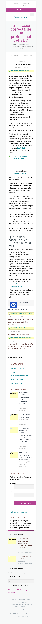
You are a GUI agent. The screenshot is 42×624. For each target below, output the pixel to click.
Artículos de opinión (24, 44)
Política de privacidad (21, 600)
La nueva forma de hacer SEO (18, 334)
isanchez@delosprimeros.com (21, 3)
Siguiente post (28, 55)
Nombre (13, 483)
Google (13, 372)
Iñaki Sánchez (23, 303)
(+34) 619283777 (21, 5)
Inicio (14, 44)
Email (12, 492)
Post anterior (14, 55)
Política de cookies (21, 602)
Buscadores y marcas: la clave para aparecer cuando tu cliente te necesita (20, 322)
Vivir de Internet (16, 383)
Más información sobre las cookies (22, 606)
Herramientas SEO (17, 379)
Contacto (21, 609)
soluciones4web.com (21, 173)
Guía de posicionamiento (20, 376)
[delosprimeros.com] (21, 17)
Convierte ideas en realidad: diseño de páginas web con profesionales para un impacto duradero (20, 346)
